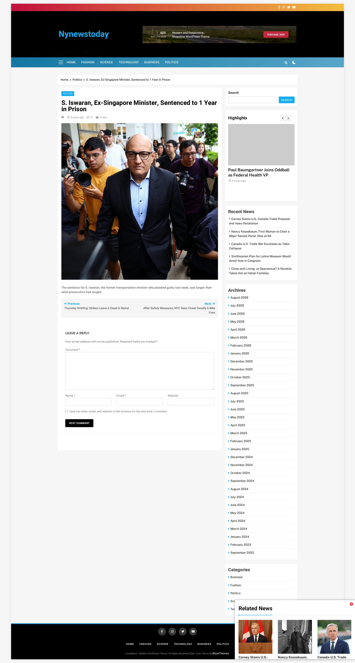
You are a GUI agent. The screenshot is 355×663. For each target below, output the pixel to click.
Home (71, 62)
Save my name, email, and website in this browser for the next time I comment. (118, 411)
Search (233, 92)
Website (173, 395)
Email (121, 395)
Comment (72, 350)
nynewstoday (84, 34)
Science (106, 62)
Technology (129, 62)
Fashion (87, 62)
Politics (171, 62)
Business (151, 62)
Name (70, 395)
